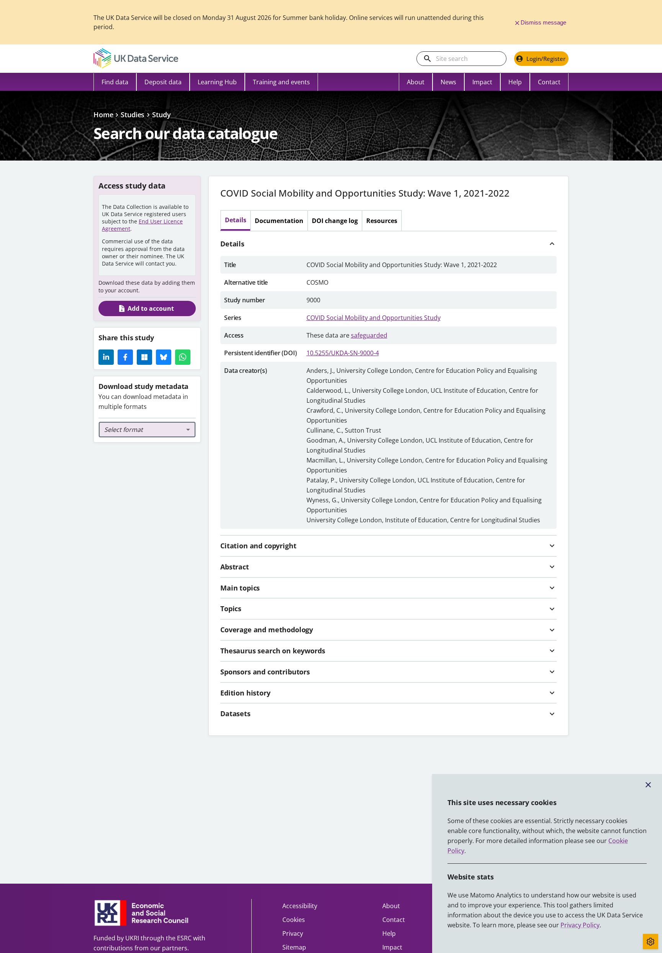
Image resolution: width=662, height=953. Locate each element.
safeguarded (369, 335)
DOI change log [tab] (335, 221)
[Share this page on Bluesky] (163, 357)
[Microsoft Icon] (144, 357)
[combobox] (147, 429)
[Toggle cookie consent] (650, 941)
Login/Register (545, 58)
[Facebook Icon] (125, 357)
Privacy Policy (580, 925)
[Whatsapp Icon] (182, 357)
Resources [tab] (381, 221)
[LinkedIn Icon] (106, 357)
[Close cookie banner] (648, 784)
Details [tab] (235, 220)
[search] (427, 58)
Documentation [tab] (279, 221)
